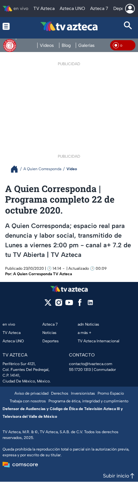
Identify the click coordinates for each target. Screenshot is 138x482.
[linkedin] (90, 305)
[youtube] (69, 305)
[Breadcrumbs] (16, 169)
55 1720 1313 (80, 369)
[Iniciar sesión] (130, 9)
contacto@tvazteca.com (90, 364)
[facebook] (80, 305)
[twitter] (48, 305)
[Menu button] (10, 26)
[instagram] (59, 305)
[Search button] (128, 26)
